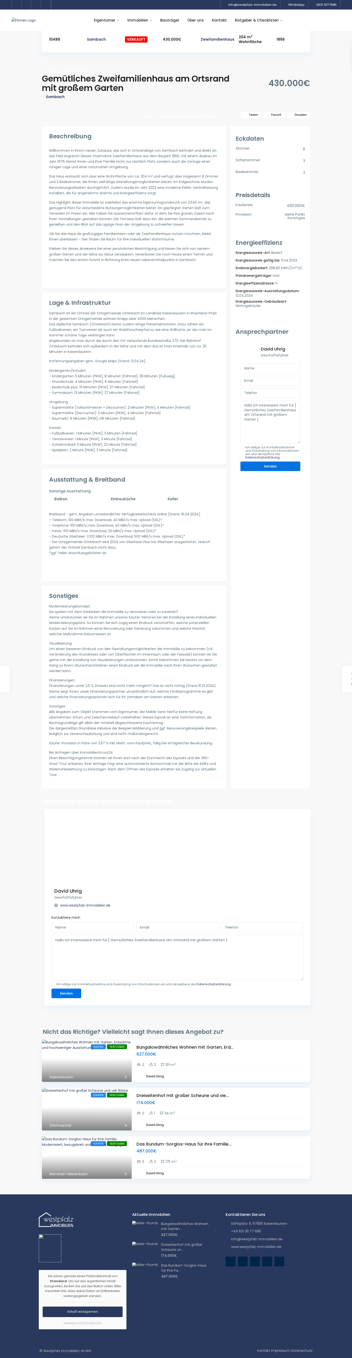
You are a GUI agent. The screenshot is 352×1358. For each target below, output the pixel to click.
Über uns (195, 20)
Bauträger (169, 20)
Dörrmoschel (60, 1125)
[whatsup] (243, 1261)
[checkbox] (242, 447)
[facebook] (17, 5)
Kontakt (219, 20)
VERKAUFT (136, 39)
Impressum (280, 1350)
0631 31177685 (326, 4)
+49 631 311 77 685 (246, 1231)
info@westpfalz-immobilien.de (252, 4)
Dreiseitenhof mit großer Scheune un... (182, 1247)
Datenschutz (301, 1350)
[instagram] (46, 5)
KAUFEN (50, 69)
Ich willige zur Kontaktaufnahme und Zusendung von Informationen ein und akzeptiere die (272, 452)
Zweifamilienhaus (217, 39)
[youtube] (36, 5)
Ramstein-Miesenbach (69, 1174)
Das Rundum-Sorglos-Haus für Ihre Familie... (183, 1144)
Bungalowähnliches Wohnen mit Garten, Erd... (184, 1047)
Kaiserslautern (61, 1077)
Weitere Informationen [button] (82, 1323)
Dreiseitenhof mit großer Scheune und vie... (182, 1095)
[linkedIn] (26, 5)
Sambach (96, 39)
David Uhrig (273, 349)
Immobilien (137, 20)
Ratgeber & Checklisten (257, 20)
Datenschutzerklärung (262, 457)
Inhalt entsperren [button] (82, 1311)
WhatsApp (296, 4)
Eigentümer (104, 20)
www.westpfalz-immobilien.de (85, 905)
